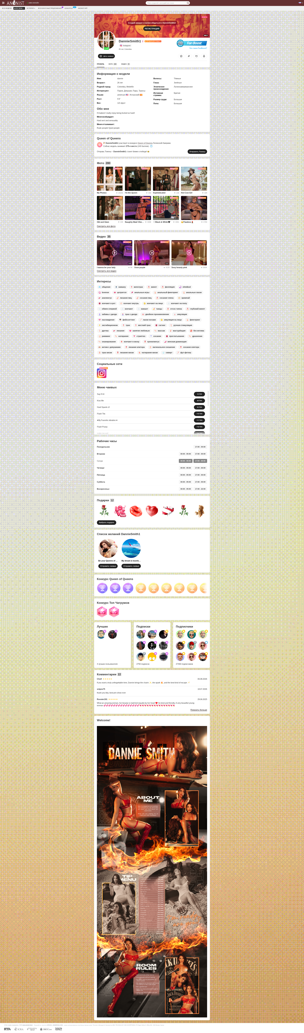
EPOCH (49, 1025)
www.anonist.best (27, 1025)
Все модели (7, 8)
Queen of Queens (145, 143)
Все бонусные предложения (50, 8)
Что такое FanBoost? (198, 48)
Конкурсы (69, 8)
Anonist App (82, 8)
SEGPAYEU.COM (58, 1025)
